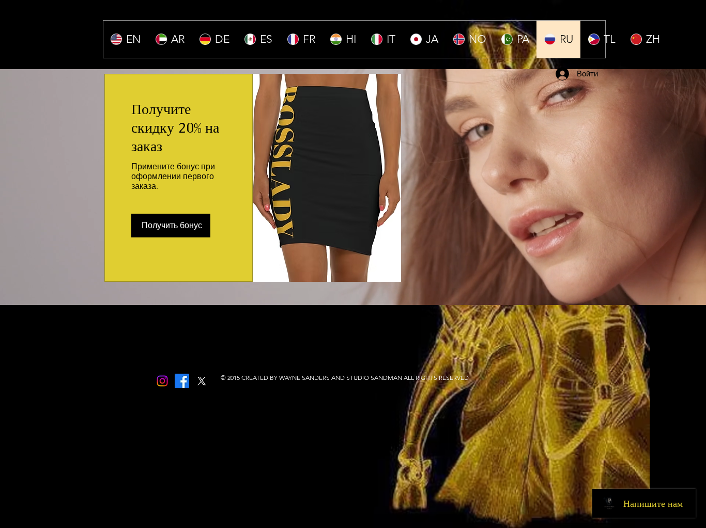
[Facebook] (182, 381)
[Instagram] (162, 381)
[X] (201, 381)
